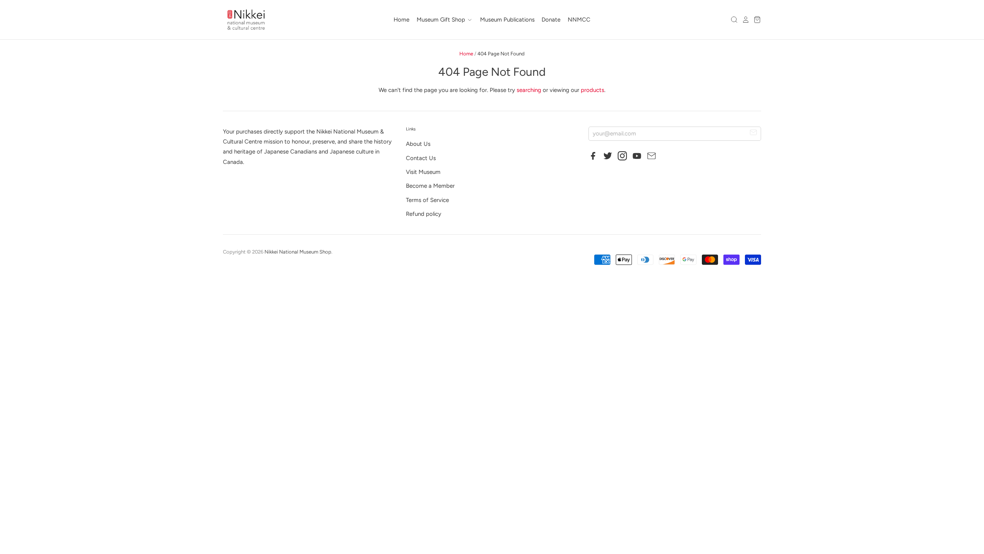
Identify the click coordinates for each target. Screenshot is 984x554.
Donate (551, 19)
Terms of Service (427, 200)
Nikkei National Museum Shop (297, 252)
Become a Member (430, 185)
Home (401, 19)
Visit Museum (423, 172)
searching (529, 90)
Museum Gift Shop (442, 19)
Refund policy (423, 213)
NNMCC (579, 19)
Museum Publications (507, 19)
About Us (418, 143)
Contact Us (421, 158)
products (592, 90)
